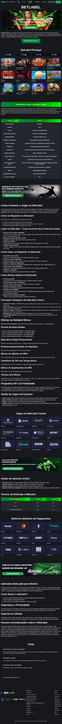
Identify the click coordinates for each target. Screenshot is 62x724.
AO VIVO (22, 54)
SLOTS (53, 54)
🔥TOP (7, 54)
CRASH (37, 54)
